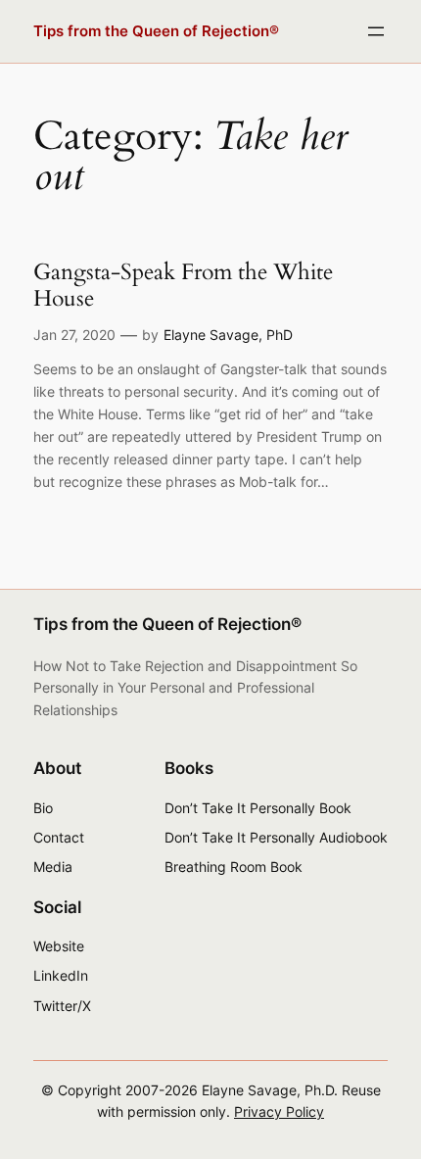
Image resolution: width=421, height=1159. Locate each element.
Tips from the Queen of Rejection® (156, 31)
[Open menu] (376, 31)
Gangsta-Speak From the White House (183, 286)
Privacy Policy (279, 1111)
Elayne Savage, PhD (228, 334)
